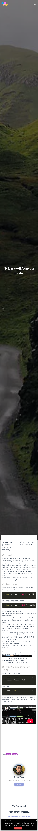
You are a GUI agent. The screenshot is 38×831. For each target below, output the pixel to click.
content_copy (33, 594)
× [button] (36, 821)
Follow (19, 784)
